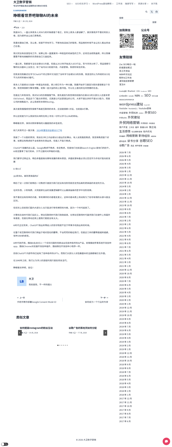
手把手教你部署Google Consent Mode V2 (36, 299)
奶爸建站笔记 (125, 67)
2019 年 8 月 (125, 322)
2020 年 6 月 (125, 284)
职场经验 (144, 136)
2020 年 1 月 (125, 303)
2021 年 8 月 (125, 243)
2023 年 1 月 (125, 224)
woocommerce (126, 99)
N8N (137, 95)
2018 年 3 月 (125, 387)
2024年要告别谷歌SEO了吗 (49, 130)
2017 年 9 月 (125, 409)
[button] (4, 444)
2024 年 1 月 (125, 193)
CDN (138, 91)
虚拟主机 (122, 141)
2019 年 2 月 (125, 345)
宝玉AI (122, 84)
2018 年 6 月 (125, 375)
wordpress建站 (131, 103)
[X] (152, 12)
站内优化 (147, 131)
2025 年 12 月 (125, 175)
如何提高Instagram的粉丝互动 (36, 328)
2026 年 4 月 (125, 163)
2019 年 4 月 (125, 337)
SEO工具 (155, 96)
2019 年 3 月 (125, 341)
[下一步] (105, 333)
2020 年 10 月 (125, 273)
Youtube (123, 108)
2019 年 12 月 (125, 307)
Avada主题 (123, 91)
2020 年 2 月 (125, 299)
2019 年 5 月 (125, 334)
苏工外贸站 (124, 70)
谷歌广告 (124, 145)
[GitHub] (156, 12)
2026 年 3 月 (125, 167)
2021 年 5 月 (125, 254)
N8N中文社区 (125, 74)
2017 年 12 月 (125, 398)
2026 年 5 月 (125, 159)
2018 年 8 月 (125, 368)
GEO (149, 91)
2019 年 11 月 (125, 311)
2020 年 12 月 (125, 269)
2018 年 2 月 (125, 390)
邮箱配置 (145, 146)
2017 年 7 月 (125, 417)
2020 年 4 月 (125, 292)
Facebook (144, 91)
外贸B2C (141, 113)
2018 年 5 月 (125, 379)
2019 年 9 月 (125, 318)
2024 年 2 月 (125, 190)
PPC (142, 96)
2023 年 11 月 (125, 201)
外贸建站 (134, 117)
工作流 (119, 3)
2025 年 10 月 (125, 182)
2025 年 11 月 (125, 178)
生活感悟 (124, 131)
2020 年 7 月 (125, 281)
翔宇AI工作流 (125, 77)
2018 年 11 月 (125, 356)
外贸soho (123, 117)
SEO (147, 95)
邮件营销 (138, 145)
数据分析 (144, 127)
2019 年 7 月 (125, 326)
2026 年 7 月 (125, 152)
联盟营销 (153, 136)
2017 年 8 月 (125, 413)
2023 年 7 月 (125, 216)
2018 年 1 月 (125, 394)
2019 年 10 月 (125, 315)
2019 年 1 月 (125, 349)
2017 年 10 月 (125, 405)
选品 (132, 145)
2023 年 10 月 (125, 205)
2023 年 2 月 (125, 220)
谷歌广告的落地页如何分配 (83, 328)
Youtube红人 (133, 108)
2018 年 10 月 (125, 360)
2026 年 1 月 (125, 171)
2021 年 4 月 (125, 258)
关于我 (154, 3)
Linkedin (123, 95)
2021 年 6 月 (125, 250)
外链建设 (152, 123)
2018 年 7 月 (125, 371)
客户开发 (123, 127)
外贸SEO (150, 112)
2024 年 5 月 (125, 186)
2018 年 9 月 (125, 364)
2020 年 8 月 (125, 277)
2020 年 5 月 (125, 288)
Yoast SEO (147, 105)
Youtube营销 (145, 108)
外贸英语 (144, 123)
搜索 (121, 17)
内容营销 (123, 112)
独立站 (152, 127)
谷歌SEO (146, 140)
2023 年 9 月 (125, 209)
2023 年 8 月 (125, 212)
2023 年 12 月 (125, 197)
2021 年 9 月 (125, 239)
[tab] (58, 345)
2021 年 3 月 (125, 262)
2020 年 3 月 (125, 296)
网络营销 (132, 135)
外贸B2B (133, 112)
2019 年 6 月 (125, 330)
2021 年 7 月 (125, 247)
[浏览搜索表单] (146, 12)
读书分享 (133, 141)
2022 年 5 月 (125, 231)
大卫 (18, 21)
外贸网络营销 (129, 122)
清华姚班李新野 (126, 80)
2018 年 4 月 (125, 383)
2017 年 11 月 (125, 402)
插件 (137, 127)
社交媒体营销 (137, 131)
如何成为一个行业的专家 (96, 299)
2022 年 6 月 (125, 228)
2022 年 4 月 (125, 235)
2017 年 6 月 (125, 421)
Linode (131, 96)
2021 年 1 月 (125, 265)
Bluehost (131, 91)
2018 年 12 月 (125, 353)
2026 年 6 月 (125, 156)
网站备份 (122, 136)
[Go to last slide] (20, 333)
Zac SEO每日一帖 (127, 64)
